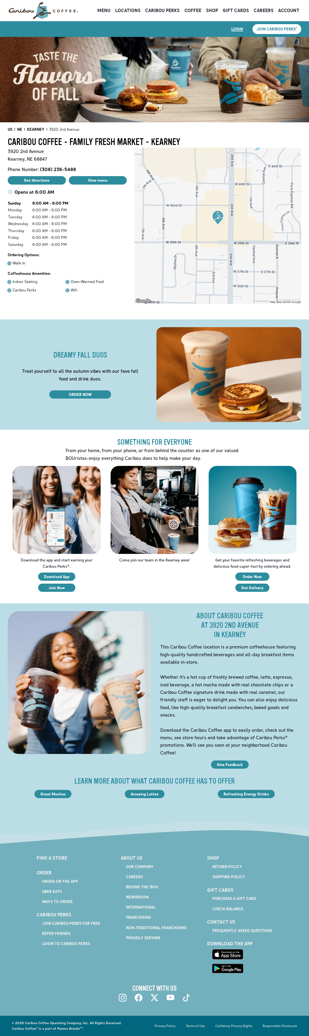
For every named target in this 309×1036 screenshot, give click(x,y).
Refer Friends (56, 933)
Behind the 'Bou (142, 886)
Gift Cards (236, 10)
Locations (127, 10)
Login (237, 29)
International (141, 907)
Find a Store (52, 858)
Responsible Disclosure (280, 1026)
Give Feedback (230, 764)
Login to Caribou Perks (66, 943)
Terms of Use (195, 1026)
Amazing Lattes (145, 794)
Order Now (252, 576)
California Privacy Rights (233, 1026)
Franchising (138, 917)
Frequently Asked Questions (242, 930)
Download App (57, 576)
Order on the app (60, 881)
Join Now (56, 587)
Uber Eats (52, 891)
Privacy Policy (165, 1026)
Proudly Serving (143, 937)
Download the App (230, 943)
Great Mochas (53, 794)
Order (44, 873)
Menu (103, 10)
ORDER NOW (80, 394)
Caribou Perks (162, 10)
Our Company (140, 866)
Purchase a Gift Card (234, 898)
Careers (264, 10)
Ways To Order (57, 901)
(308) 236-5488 (58, 169)
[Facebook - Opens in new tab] (138, 998)
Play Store (227, 968)
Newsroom (137, 897)
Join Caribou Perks (276, 28)
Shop (212, 10)
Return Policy (227, 866)
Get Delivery (252, 587)
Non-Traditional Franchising (156, 927)
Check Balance (227, 908)
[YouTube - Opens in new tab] (170, 998)
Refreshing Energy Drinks (246, 794)
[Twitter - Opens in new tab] (154, 998)
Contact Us (221, 922)
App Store (227, 954)
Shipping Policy (228, 876)
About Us (131, 858)
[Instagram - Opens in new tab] (122, 998)
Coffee (192, 10)
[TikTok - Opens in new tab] (186, 998)
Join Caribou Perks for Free (71, 923)
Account (288, 10)
